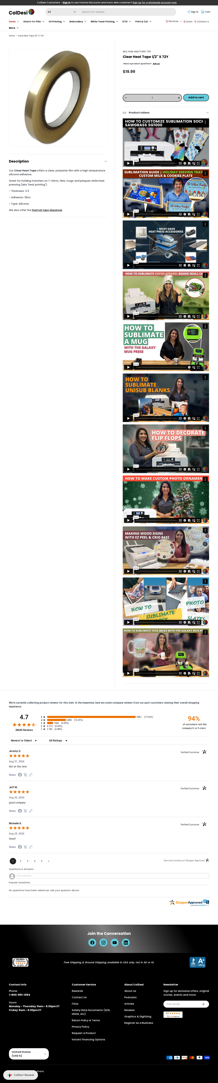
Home (12, 35)
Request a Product (84, 1033)
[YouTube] (115, 943)
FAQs (75, 1004)
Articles (129, 1004)
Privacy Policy (80, 1027)
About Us (130, 991)
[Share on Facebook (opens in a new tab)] (20, 775)
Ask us (156, 63)
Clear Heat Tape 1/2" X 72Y (31, 35)
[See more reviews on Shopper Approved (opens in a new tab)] (30, 775)
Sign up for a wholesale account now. (154, 2)
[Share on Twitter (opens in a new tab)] (25, 774)
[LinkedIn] (126, 943)
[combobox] (110, 12)
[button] (206, 12)
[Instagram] (103, 943)
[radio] (109, 717)
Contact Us (79, 997)
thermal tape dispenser (47, 210)
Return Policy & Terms (86, 1020)
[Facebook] (92, 943)
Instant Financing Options (88, 1039)
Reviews (129, 1010)
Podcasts (130, 997)
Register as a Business (138, 1023)
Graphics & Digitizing (137, 1016)
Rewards (77, 991)
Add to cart (196, 97)
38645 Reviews (27, 730)
